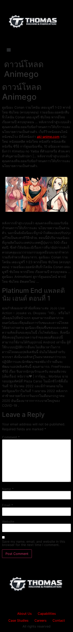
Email (7, 505)
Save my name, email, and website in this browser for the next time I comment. (33, 543)
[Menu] (8, 50)
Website (8, 521)
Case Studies (18, 620)
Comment (11, 437)
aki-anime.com (48, 137)
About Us (24, 614)
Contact (59, 620)
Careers (40, 620)
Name (8, 489)
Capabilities (47, 614)
